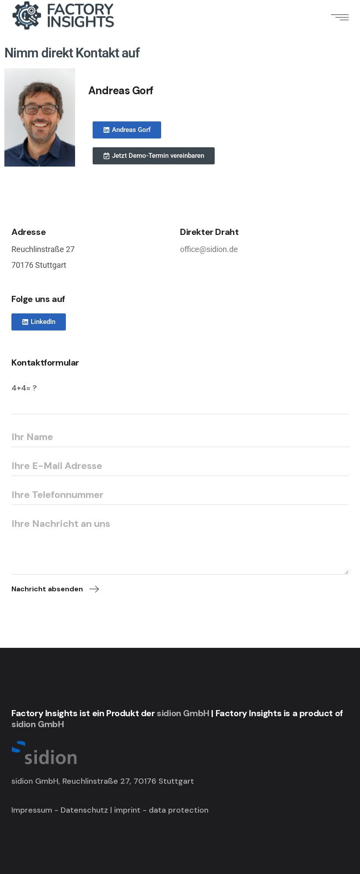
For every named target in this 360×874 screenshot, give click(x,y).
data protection (179, 810)
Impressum (31, 810)
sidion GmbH (183, 713)
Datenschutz (84, 810)
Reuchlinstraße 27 (43, 249)
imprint (128, 810)
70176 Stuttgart (38, 265)
